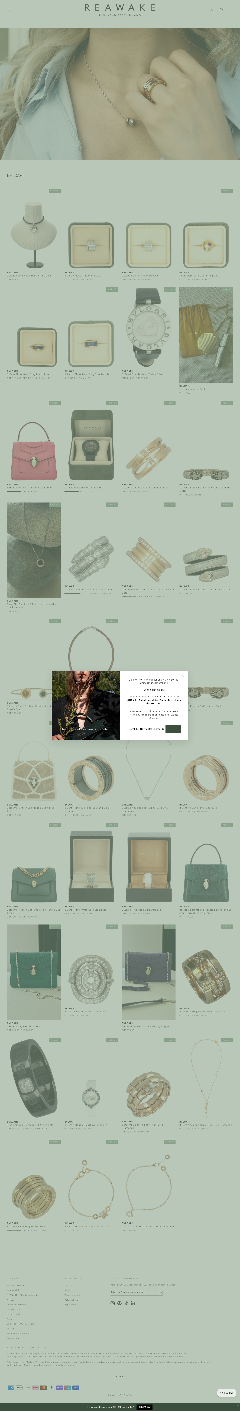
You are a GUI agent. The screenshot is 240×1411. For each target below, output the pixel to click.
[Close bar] (238, 1405)
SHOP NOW (144, 1407)
